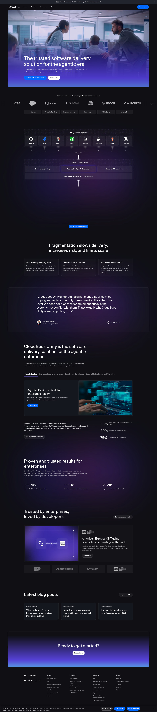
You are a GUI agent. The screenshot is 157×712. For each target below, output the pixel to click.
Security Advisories (98, 687)
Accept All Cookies (133, 708)
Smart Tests (50, 690)
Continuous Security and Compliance (77, 691)
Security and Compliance (54, 684)
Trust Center (96, 684)
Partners (118, 684)
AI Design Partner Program (100, 681)
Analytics (49, 695)
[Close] (154, 709)
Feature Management (53, 687)
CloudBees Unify (51, 678)
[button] (26, 7)
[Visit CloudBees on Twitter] (36, 680)
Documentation (97, 690)
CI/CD (48, 681)
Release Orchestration (53, 693)
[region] (78, 709)
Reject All (120, 708)
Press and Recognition (122, 681)
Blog (94, 678)
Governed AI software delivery (76, 682)
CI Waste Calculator (98, 700)
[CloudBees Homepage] (30, 675)
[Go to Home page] (14, 7)
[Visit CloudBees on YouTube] (32, 680)
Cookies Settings (107, 708)
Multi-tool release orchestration (75, 687)
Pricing (118, 690)
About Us (118, 678)
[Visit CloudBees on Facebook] (25, 680)
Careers (118, 687)
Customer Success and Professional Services (99, 696)
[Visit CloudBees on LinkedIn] (40, 680)
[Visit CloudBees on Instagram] (29, 680)
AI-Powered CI (74, 678)
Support (95, 693)
